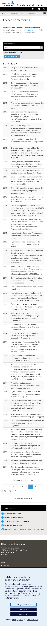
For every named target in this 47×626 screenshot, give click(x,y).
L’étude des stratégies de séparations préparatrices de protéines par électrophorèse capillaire (26, 76)
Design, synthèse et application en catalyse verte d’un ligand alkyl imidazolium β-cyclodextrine (24, 335)
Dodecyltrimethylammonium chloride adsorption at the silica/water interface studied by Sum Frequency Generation (26, 164)
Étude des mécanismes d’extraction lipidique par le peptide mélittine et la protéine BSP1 (25, 85)
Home (4, 14)
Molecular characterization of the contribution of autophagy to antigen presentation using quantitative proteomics (25, 317)
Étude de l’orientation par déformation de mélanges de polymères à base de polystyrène (27, 423)
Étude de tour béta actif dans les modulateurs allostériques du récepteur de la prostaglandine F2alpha (27, 306)
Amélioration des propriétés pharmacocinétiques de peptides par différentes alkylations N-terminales (25, 445)
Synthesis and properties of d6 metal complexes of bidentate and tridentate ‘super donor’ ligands (26, 394)
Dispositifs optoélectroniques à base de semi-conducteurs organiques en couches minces (27, 190)
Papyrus (31, 30)
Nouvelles (5, 566)
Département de (29, 5)
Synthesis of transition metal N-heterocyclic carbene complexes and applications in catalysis (25, 358)
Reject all (23, 609)
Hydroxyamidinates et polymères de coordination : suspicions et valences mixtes (25, 244)
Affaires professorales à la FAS (16, 521)
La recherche (13, 14)
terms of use (32, 619)
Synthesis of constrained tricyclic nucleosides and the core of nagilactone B (27, 141)
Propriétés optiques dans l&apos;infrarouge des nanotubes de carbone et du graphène (25, 385)
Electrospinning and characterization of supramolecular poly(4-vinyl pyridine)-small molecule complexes (26, 454)
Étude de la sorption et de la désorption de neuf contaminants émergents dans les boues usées (26, 280)
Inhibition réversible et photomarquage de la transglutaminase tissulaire (26, 461)
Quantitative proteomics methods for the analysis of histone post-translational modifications (27, 199)
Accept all (23, 614)
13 (11, 491)
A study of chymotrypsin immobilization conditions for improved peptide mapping (27, 415)
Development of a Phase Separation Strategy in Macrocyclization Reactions (26, 171)
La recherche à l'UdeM (13, 525)
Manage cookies (23, 604)
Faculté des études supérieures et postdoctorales (24, 529)
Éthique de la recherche (13, 517)
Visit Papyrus (11, 56)
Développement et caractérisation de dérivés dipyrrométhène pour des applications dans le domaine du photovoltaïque (25, 95)
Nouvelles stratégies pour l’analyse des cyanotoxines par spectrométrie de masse (26, 235)
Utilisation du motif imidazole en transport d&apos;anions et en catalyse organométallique (26, 326)
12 (6, 491)
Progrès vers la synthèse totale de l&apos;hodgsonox (24, 69)
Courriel (4, 562)
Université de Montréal (7, 3)
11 (41, 486)
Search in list (9, 44)
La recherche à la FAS (12, 513)
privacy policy (17, 619)
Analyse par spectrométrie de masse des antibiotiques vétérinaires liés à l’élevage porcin (27, 105)
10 (36, 486)
